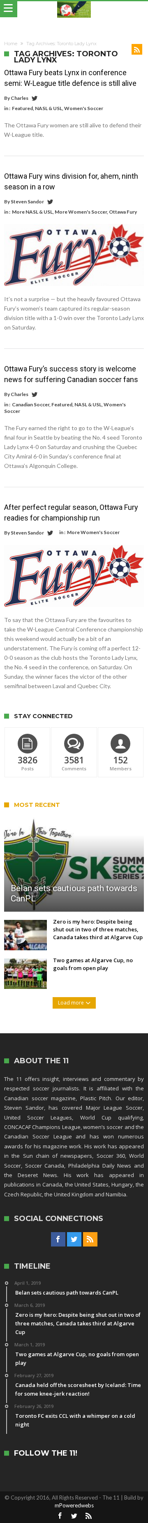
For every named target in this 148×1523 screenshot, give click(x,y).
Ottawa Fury (123, 212)
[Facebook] (58, 1239)
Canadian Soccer (30, 404)
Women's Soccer (83, 108)
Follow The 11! (45, 1453)
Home (10, 43)
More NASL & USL (32, 212)
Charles (19, 98)
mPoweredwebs (74, 1505)
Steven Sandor (27, 201)
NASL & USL (48, 108)
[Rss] (90, 1239)
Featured (22, 108)
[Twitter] (74, 1239)
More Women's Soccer (81, 212)
